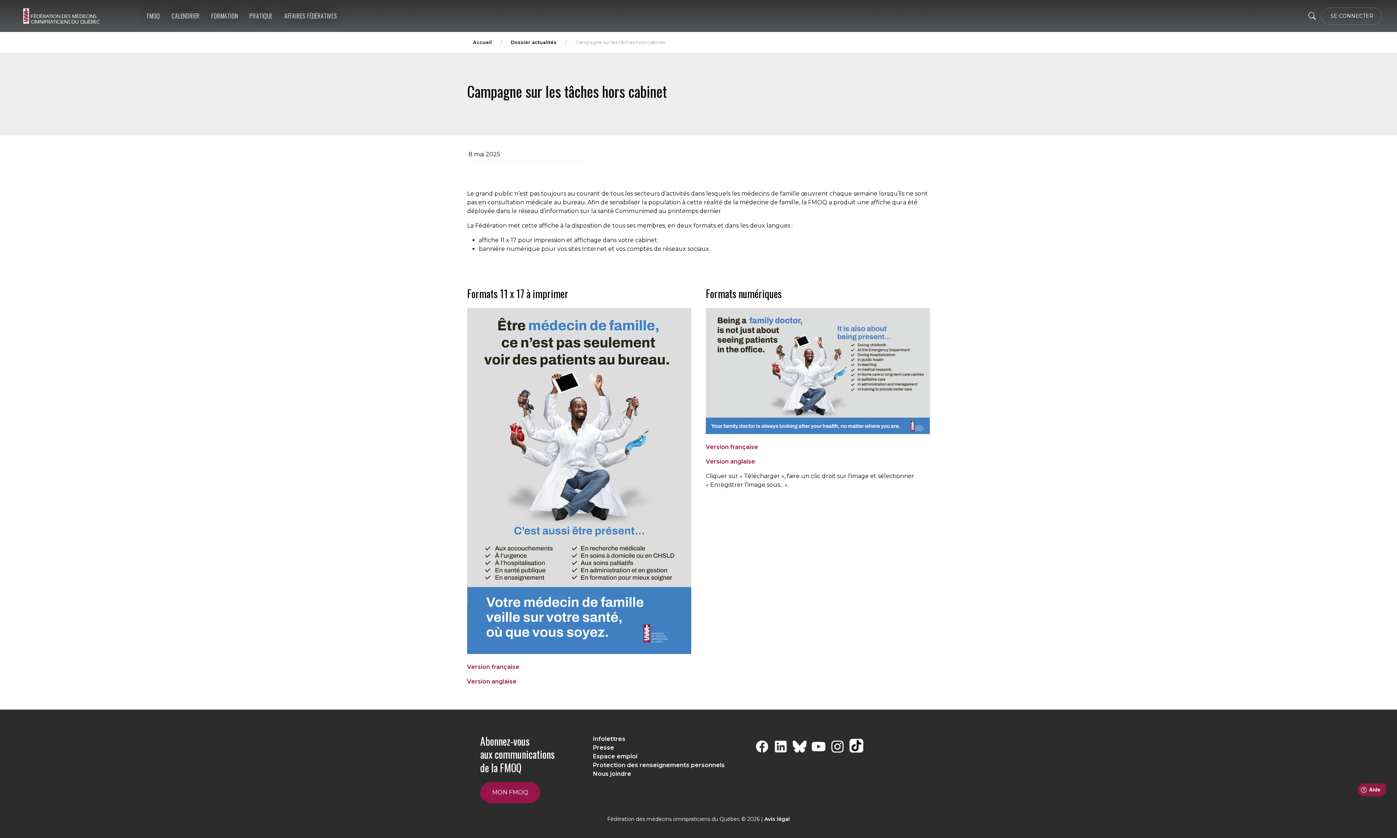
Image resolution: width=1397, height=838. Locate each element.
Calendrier (186, 16)
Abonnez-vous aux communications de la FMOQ (517, 754)
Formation (224, 16)
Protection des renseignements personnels (659, 765)
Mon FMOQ (510, 792)
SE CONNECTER (1351, 16)
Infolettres (609, 738)
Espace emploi (615, 756)
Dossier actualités (534, 42)
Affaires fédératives (310, 16)
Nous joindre (612, 773)
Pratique (261, 16)
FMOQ (153, 16)
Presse (603, 747)
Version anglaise (492, 681)
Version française (493, 666)
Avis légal (777, 819)
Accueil (482, 42)
